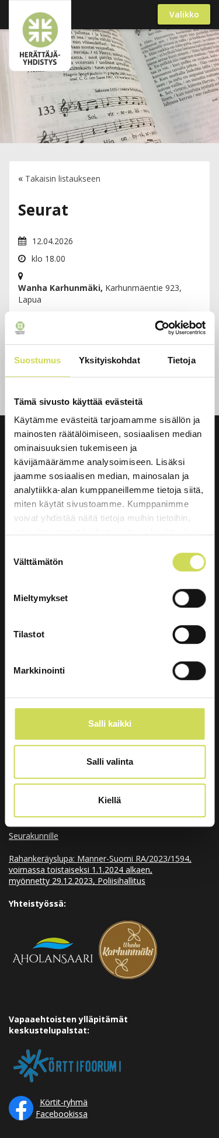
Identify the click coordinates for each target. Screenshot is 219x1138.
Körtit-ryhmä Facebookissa (62, 1108)
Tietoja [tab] (182, 360)
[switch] (189, 598)
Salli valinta (109, 761)
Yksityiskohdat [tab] (109, 360)
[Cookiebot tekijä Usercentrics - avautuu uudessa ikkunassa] (156, 327)
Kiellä (109, 800)
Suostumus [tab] (37, 360)
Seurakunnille (33, 835)
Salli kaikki (109, 723)
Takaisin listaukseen (62, 178)
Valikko (184, 14)
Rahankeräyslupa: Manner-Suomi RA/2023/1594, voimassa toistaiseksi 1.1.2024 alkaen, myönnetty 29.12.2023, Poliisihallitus (100, 869)
